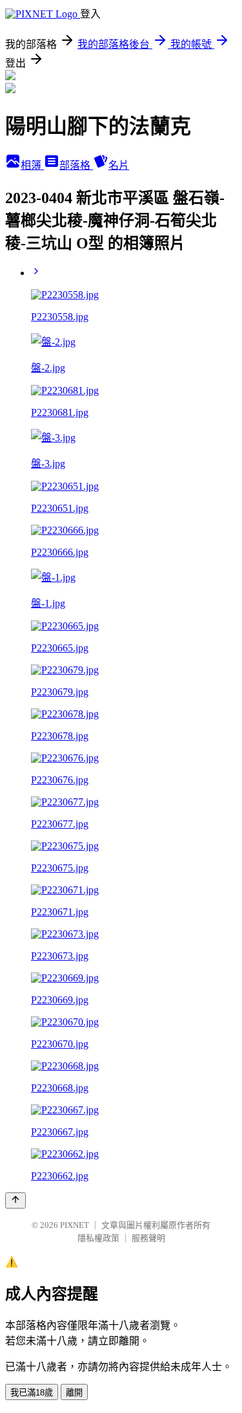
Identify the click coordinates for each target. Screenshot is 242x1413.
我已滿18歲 (31, 1392)
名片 (118, 165)
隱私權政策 (98, 1238)
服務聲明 (148, 1238)
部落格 (76, 165)
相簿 (32, 165)
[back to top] (15, 1200)
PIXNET (74, 1225)
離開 (74, 1392)
